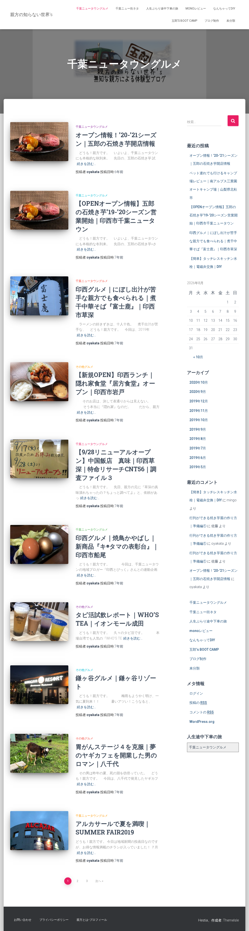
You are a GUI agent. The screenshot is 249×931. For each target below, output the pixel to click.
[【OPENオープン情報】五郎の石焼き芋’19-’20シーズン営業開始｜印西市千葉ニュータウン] (39, 210)
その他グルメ (84, 367)
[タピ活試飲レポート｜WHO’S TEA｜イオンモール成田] (39, 621)
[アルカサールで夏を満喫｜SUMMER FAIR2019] (39, 830)
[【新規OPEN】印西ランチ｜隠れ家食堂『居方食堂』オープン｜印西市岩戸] (39, 381)
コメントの (201, 712)
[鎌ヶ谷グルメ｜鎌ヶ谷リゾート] (39, 684)
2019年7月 (197, 448)
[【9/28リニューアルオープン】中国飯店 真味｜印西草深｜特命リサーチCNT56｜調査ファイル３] (39, 458)
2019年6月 (197, 458)
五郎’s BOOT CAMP (184, 20)
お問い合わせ (22, 919)
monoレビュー (196, 8)
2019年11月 (198, 411)
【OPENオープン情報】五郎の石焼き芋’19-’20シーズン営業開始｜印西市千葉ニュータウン (213, 215)
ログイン (196, 693)
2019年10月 (198, 420)
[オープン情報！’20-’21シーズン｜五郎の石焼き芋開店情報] (39, 141)
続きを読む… (86, 164)
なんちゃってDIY (224, 8)
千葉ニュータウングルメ (92, 8)
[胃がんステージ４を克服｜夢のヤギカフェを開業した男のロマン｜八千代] (39, 753)
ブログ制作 (212, 20)
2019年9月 (197, 429)
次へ (98, 881)
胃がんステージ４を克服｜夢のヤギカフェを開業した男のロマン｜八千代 (116, 755)
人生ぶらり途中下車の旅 (162, 8)
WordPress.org (201, 722)
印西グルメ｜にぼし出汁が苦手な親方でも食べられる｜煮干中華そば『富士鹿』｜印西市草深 (213, 241)
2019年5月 (197, 467)
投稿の (198, 703)
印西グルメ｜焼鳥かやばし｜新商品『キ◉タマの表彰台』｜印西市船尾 (117, 546)
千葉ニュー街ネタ (127, 8)
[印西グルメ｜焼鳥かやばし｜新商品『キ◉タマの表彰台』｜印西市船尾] (39, 544)
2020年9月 (197, 392)
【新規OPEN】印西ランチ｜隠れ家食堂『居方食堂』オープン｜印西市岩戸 (115, 383)
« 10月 (198, 357)
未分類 (230, 20)
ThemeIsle (231, 920)
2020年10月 (198, 382)
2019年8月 (197, 439)
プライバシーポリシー (54, 919)
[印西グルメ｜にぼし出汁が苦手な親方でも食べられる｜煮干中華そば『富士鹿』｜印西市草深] (39, 295)
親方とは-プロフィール (92, 919)
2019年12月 (198, 401)
